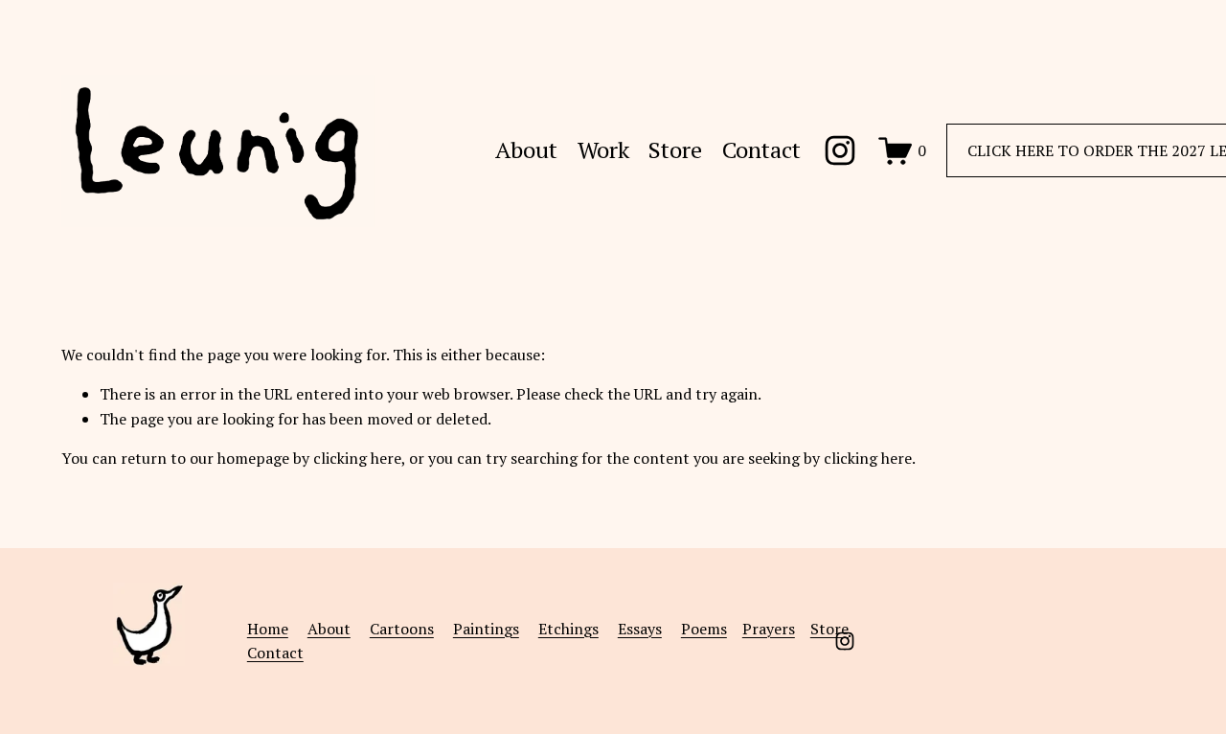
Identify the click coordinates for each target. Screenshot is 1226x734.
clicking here (357, 458)
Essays (640, 628)
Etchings (568, 628)
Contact (761, 151)
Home (267, 628)
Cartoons (402, 628)
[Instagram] (840, 150)
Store (675, 151)
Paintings (486, 628)
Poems (704, 628)
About (526, 151)
